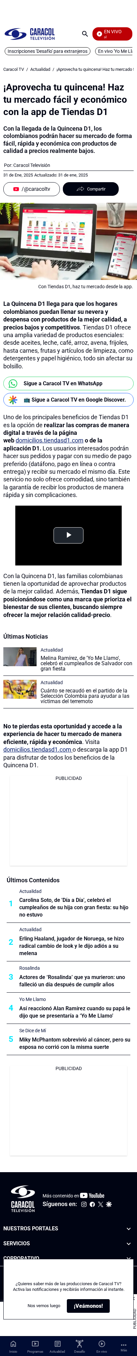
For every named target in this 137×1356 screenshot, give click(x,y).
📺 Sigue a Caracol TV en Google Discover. (75, 400)
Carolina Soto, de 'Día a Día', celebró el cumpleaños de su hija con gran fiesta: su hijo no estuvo (73, 907)
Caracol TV (13, 69)
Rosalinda (29, 968)
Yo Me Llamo (32, 999)
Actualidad (40, 69)
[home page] (30, 34)
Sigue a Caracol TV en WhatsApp (63, 383)
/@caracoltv (36, 189)
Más (124, 1350)
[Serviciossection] (129, 1243)
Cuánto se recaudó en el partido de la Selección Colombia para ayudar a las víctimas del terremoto (85, 695)
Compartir (96, 188)
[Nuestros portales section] (129, 1228)
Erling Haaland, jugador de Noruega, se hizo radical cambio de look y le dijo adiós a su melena (71, 945)
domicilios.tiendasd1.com (49, 440)
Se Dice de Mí (32, 1030)
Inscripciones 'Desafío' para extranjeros (47, 51)
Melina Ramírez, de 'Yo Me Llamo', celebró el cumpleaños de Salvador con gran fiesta (86, 663)
